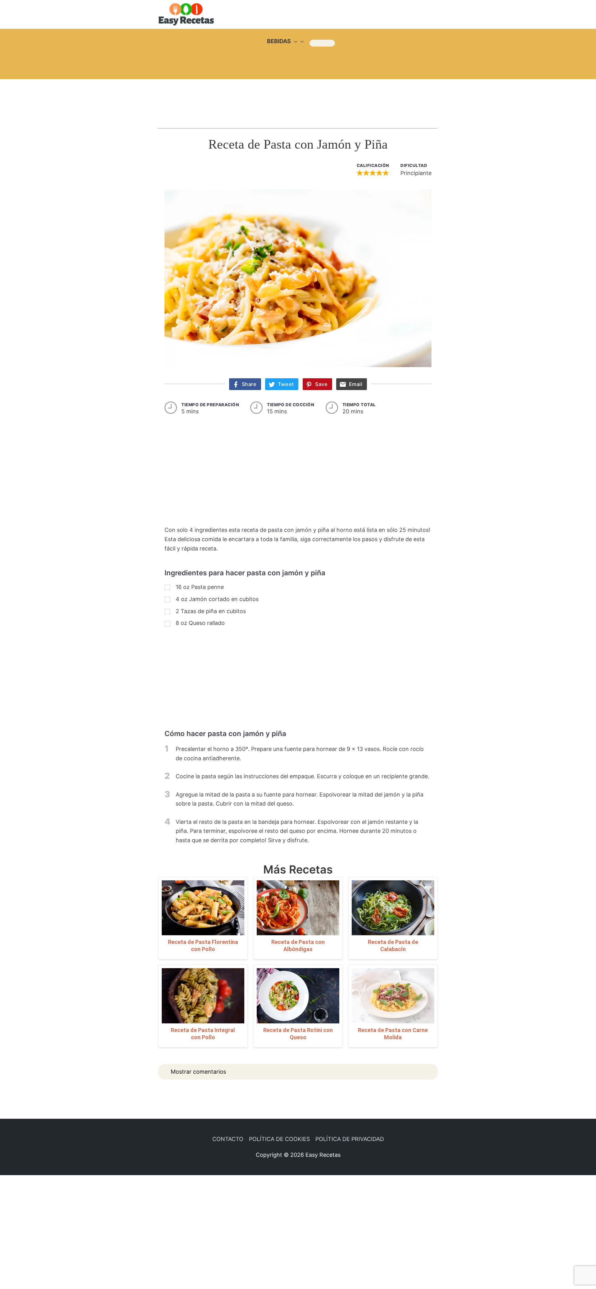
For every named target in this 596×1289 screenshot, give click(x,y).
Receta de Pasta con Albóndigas (298, 945)
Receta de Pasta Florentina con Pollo (203, 945)
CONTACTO (227, 1139)
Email (356, 384)
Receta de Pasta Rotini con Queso (298, 1033)
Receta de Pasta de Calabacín (393, 945)
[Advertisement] (298, 97)
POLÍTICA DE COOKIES (279, 1139)
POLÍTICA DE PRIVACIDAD (349, 1139)
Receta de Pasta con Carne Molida (393, 1033)
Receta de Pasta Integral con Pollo (203, 1033)
